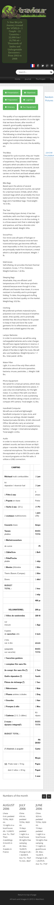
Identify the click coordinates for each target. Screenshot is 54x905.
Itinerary (11, 107)
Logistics (29, 99)
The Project (40, 79)
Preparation (12, 99)
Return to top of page (27, 894)
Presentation (12, 92)
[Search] (51, 72)
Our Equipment (29, 107)
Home (17, 79)
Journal (28, 79)
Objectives (30, 92)
